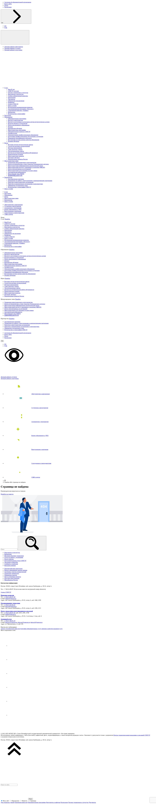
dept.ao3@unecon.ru (36, 622)
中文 (5, 27)
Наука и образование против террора (15, 570)
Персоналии (12, 97)
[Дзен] (21, 673)
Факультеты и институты (15, 94)
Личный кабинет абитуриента (13, 46)
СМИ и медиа (8, 214)
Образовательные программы (17, 118)
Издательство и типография (16, 114)
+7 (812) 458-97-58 (9, 597)
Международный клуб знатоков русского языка (22, 170)
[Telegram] (21, 659)
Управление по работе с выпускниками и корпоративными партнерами (30, 180)
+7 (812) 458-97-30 (9, 613)
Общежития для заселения (16, 101)
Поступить (7, 115)
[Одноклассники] (21, 687)
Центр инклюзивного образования (18, 125)
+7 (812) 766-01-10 (9, 621)
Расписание (8, 7)
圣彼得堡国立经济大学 (15, 175)
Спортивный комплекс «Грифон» (18, 110)
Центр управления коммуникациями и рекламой (17, 611)
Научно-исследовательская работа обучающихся (23, 153)
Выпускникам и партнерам (12, 211)
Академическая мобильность (17, 172)
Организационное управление (10, 603)
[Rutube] (21, 701)
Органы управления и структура (18, 92)
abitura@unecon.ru (10, 598)
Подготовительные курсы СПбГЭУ (15, 560)
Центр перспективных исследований (19, 169)
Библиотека (11, 112)
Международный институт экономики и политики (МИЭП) (26, 167)
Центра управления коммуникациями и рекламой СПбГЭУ (131, 735)
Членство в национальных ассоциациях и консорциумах (25, 184)
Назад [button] (2, 217)
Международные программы (17, 130)
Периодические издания (15, 154)
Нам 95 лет (11, 89)
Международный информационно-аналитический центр (25, 166)
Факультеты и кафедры (53, 802)
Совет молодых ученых (15, 149)
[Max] (21, 715)
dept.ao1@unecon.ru (11, 622)
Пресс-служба (12, 105)
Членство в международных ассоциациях (20, 182)
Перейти (7, 219)
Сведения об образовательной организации (17, 2)
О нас (6, 88)
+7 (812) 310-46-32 (9, 605)
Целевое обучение (13, 141)
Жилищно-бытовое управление (14, 556)
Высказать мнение (10, 565)
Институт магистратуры (15, 120)
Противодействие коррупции (13, 568)
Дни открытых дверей (7, 802)
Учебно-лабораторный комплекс (18, 96)
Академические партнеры (16, 179)
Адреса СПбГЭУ (13, 104)
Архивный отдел (6, 619)
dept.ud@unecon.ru (11, 606)
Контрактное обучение (15, 128)
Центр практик (9, 559)
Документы (11, 99)
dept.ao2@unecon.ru (24, 622)
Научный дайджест (14, 157)
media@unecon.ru (10, 614)
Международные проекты (16, 156)
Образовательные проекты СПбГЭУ (19, 131)
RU (2, 22)
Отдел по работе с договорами (13, 557)
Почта (6, 5)
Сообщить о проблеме (11, 564)
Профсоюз (11, 102)
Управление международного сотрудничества (22, 162)
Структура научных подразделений (19, 146)
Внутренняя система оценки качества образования (23, 140)
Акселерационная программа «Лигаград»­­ (21, 109)
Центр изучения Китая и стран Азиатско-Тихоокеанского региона (28, 164)
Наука (6, 143)
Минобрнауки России (11, 580)
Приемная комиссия (7, 595)
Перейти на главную (7, 494)
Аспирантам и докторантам (12, 208)
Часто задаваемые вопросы (12, 576)
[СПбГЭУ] (20, 84)
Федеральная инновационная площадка (20, 107)
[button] (15, 37)
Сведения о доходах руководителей (15, 572)
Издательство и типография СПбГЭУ (19, 187)
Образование (8, 117)
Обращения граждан (10, 575)
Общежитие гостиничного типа (18, 185)
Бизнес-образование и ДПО (12, 209)
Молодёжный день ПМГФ (16, 174)
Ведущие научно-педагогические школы (20, 144)
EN (5, 26)
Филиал (10, 127)
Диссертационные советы (16, 151)
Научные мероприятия (15, 148)
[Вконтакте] (21, 645)
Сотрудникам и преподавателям (14, 213)
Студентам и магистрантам (12, 206)
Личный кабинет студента (12, 48)
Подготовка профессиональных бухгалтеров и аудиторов (25, 136)
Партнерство (8, 177)
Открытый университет (11, 573)
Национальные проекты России (18, 159)
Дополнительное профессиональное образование (23, 135)
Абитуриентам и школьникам (13, 204)
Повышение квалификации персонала (20, 138)
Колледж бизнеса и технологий (17, 123)
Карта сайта (8, 4)
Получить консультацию (11, 578)
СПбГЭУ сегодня (13, 91)
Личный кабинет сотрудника (13, 50)
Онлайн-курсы (12, 133)
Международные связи (11, 161)
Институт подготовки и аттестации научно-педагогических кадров (28, 122)
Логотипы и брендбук (11, 562)
